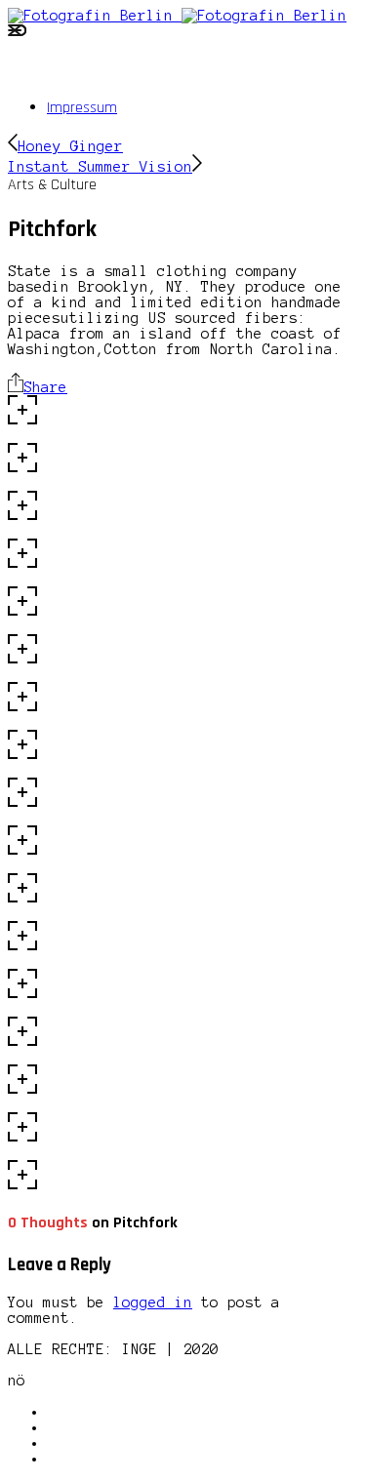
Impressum (82, 108)
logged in (152, 1302)
